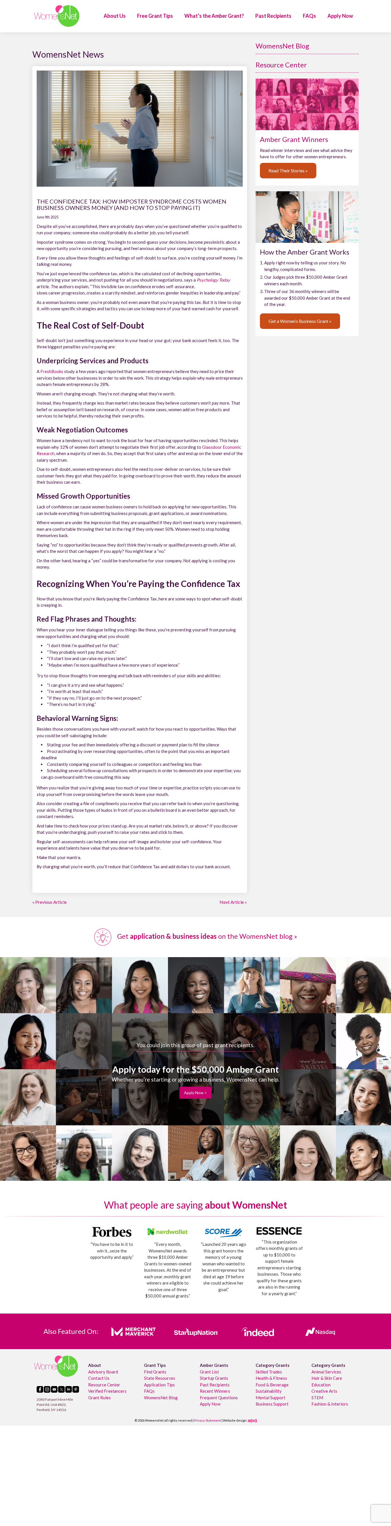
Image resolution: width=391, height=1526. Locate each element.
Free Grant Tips (155, 16)
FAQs (309, 16)
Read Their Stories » (288, 170)
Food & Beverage (272, 1384)
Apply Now (340, 16)
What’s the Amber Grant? (214, 16)
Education (321, 1384)
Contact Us (98, 1378)
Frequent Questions (219, 1397)
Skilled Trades (269, 1371)
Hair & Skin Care (326, 1378)
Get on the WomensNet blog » (206, 936)
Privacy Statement (207, 1420)
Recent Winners (215, 1391)
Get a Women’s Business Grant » (299, 321)
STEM (317, 1397)
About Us (115, 16)
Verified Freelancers (107, 1391)
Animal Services (326, 1371)
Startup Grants (214, 1378)
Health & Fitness (271, 1378)
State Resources (159, 1378)
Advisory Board (103, 1371)
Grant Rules (99, 1397)
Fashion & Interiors (329, 1403)
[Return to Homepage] (56, 16)
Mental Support (270, 1397)
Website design (234, 1420)
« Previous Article (49, 902)
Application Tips (159, 1384)
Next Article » (233, 902)
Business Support (272, 1403)
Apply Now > (195, 1092)
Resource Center (281, 65)
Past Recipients (273, 16)
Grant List (209, 1371)
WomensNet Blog (282, 46)
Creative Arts (324, 1391)
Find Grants (155, 1371)
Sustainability (269, 1391)
